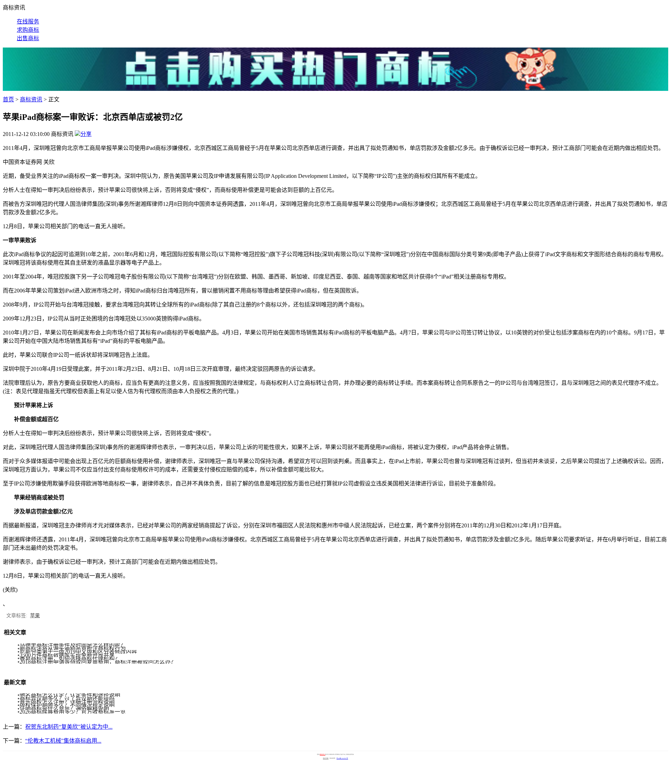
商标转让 (322, 754)
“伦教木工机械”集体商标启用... (63, 741)
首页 (8, 99)
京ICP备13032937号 (342, 758)
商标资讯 (31, 99)
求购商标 (28, 30)
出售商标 (28, 38)
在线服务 (28, 21)
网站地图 (326, 758)
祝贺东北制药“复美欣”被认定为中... (69, 727)
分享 (86, 134)
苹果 (35, 615)
